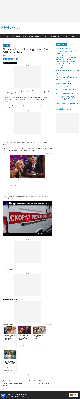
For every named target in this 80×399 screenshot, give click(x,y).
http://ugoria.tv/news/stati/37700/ (13, 266)
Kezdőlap (5, 36)
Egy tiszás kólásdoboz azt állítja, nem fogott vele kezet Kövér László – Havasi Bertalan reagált (67, 71)
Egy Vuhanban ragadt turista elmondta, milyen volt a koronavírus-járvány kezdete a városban (14, 383)
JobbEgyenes (10, 27)
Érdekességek (70, 36)
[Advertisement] (40, 11)
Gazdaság (38, 36)
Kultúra (60, 36)
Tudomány (53, 36)
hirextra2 (13, 55)
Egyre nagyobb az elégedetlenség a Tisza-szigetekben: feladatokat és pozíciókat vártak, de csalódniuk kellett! (66, 87)
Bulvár (31, 36)
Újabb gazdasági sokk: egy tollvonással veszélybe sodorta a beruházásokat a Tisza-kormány (67, 77)
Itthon (18, 36)
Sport (45, 36)
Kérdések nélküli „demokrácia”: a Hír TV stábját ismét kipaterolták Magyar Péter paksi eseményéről (66, 57)
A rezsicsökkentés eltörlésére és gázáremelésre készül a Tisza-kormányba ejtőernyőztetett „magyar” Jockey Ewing (66, 50)
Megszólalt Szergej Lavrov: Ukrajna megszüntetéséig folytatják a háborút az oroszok (66, 97)
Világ (24, 36)
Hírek (12, 36)
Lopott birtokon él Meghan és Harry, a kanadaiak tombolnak (40, 382)
